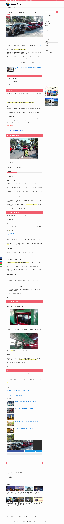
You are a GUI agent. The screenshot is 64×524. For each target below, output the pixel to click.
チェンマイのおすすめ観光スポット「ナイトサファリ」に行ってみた (20, 127)
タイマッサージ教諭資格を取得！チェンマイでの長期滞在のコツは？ (26, 428)
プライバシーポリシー (49, 52)
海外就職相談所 (48, 41)
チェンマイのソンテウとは (13, 78)
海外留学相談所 (48, 43)
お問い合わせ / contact (30, 521)
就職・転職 (47, 21)
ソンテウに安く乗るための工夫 (14, 81)
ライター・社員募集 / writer (49, 48)
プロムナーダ (10, 234)
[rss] (56, 0)
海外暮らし (47, 25)
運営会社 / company (48, 45)
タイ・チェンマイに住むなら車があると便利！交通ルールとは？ (25, 408)
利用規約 (47, 50)
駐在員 (47, 19)
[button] (1, 258)
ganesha (10, 477)
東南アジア (8, 14)
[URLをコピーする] (1, 266)
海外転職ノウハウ (48, 23)
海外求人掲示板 (48, 30)
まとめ (10, 84)
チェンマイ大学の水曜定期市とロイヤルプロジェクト (17, 130)
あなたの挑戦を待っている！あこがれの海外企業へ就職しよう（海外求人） (18, 390)
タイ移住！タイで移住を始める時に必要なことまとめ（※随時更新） (26, 401)
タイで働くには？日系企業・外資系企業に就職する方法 (15, 395)
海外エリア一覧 (48, 39)
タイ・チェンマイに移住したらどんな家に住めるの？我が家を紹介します (26, 421)
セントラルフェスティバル (12, 233)
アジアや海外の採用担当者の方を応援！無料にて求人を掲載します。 (51, 37)
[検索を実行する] (57, 12)
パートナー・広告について (49, 54)
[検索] (57, 0)
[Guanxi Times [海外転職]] (14, 4)
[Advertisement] (51, 70)
